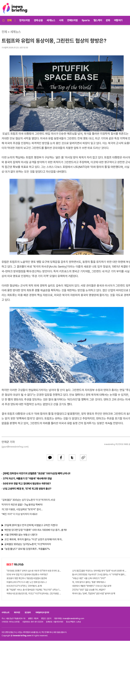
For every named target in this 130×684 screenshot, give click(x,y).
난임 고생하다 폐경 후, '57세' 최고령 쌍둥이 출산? (27, 488)
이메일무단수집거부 (42, 612)
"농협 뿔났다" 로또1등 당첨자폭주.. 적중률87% (27, 548)
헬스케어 (98, 20)
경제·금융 (38, 20)
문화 (108, 20)
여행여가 (118, 20)
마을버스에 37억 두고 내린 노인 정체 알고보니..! (26, 582)
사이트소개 (5, 612)
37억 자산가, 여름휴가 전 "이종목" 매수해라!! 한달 (27, 478)
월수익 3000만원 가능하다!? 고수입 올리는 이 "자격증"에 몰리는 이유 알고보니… (99, 574)
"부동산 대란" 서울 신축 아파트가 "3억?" (89, 578)
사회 (61, 20)
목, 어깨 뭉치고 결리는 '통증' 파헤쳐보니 (88, 582)
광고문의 (28, 612)
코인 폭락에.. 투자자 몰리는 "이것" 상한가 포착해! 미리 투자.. (33, 539)
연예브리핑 (72, 20)
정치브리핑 (24, 20)
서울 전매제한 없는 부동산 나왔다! (20, 534)
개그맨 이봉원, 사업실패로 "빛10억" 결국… (22, 509)
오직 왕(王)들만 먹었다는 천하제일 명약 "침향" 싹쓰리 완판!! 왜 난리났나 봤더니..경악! (99, 570)
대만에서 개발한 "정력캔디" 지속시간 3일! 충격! (91, 586)
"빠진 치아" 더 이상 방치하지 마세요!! (19, 514)
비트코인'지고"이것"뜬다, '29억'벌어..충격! (24, 586)
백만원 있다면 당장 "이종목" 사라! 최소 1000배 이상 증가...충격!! (35, 529)
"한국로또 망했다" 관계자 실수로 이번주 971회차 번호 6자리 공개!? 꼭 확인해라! (33, 570)
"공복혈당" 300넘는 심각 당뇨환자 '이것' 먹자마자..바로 (28, 499)
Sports (86, 20)
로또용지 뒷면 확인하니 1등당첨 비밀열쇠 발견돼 (26, 578)
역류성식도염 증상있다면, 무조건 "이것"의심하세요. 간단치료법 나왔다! (33, 593)
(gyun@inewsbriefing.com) (15, 446)
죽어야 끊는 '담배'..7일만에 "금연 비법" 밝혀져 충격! (93, 593)
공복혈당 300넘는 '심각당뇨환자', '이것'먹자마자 (27, 544)
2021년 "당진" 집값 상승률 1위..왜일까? (88, 589)
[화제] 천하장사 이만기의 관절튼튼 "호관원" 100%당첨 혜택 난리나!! (36, 473)
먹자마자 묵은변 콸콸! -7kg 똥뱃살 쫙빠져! (22, 504)
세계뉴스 (51, 20)
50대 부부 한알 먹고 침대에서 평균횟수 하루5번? (27, 483)
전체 (9, 20)
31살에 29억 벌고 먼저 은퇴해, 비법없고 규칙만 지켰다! (31, 525)
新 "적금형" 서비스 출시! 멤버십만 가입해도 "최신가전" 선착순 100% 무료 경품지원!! (33, 589)
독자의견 (17, 612)
